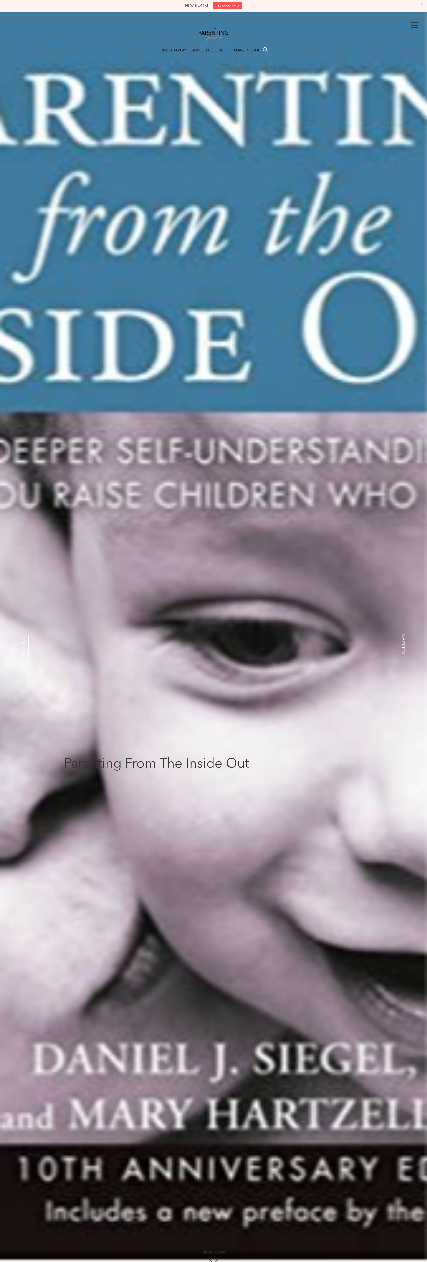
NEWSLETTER (202, 50)
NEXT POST (403, 646)
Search (265, 49)
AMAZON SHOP (247, 50)
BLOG (224, 50)
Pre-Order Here (227, 5)
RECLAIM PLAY (174, 50)
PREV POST (23, 646)
